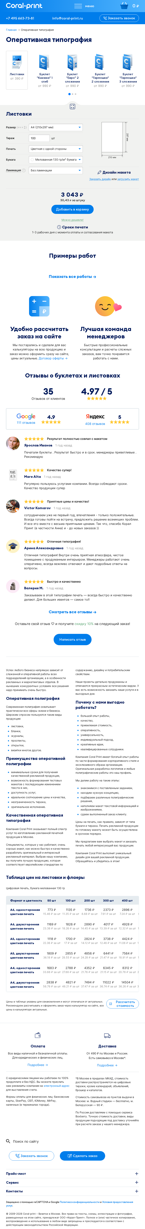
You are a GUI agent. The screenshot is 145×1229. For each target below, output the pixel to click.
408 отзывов (95, 424)
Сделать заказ (85, 1156)
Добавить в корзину (72, 209)
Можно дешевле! (72, 219)
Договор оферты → (53, 358)
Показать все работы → (72, 276)
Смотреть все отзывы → (72, 611)
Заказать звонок (121, 18)
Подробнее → (38, 1065)
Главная (11, 29)
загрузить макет (128, 179)
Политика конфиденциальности (79, 1201)
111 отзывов (26, 423)
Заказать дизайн (100, 179)
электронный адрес (56, 1085)
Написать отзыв (72, 639)
